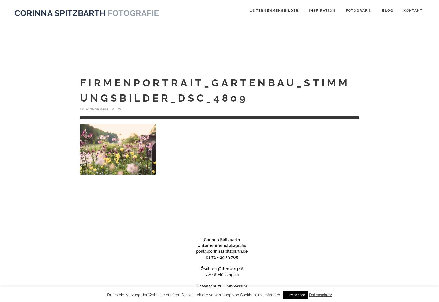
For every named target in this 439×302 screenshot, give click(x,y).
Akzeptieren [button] (295, 295)
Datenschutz (209, 286)
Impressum (236, 286)
